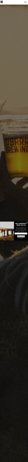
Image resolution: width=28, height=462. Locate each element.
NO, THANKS (21, 238)
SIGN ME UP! (21, 236)
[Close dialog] (27, 222)
